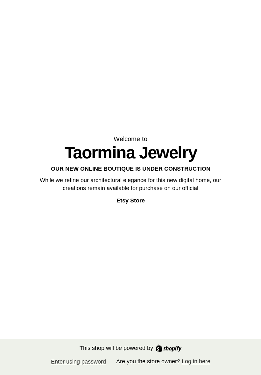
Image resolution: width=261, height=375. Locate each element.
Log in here (196, 361)
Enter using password (78, 361)
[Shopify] (169, 348)
